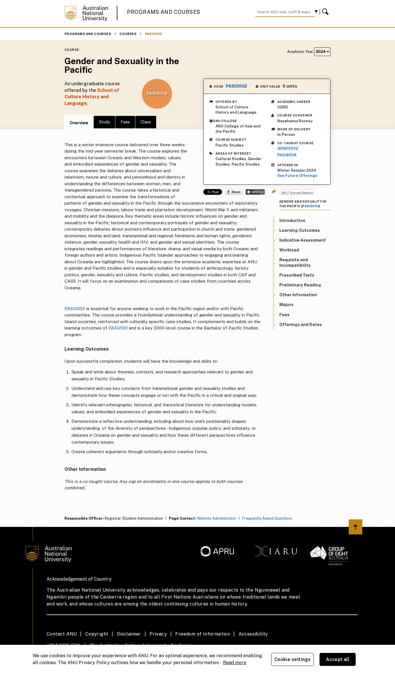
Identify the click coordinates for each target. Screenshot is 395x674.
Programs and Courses (163, 12)
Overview (79, 123)
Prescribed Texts (296, 275)
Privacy (158, 634)
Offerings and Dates (300, 324)
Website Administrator (216, 518)
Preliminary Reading (300, 285)
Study (104, 122)
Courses (127, 34)
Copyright (96, 634)
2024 (321, 51)
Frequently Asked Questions (267, 518)
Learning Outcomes (299, 230)
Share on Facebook (234, 192)
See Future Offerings (297, 175)
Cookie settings (292, 659)
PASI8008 (286, 155)
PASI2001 (118, 327)
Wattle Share (255, 192)
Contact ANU (62, 634)
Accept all (338, 659)
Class (146, 122)
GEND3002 (287, 148)
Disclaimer (129, 634)
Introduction (292, 220)
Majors (286, 305)
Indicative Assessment (302, 240)
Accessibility (253, 634)
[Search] (326, 11)
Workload (289, 250)
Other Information (298, 294)
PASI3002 (153, 34)
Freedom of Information (202, 634)
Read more (234, 662)
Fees (125, 122)
